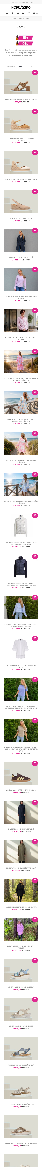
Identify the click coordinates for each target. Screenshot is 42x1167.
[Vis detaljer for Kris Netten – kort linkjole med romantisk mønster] (21, 403)
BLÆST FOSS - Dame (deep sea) (21, 829)
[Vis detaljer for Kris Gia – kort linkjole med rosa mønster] (21, 443)
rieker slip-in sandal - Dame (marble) (21, 1143)
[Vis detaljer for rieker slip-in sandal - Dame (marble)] (21, 1126)
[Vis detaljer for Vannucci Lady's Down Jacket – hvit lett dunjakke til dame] (21, 525)
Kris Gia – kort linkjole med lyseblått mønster (21, 502)
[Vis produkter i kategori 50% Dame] (21, 37)
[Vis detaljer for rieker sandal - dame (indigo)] (21, 1048)
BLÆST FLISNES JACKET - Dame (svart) (21, 907)
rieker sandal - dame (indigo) (21, 1065)
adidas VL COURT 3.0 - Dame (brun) (21, 790)
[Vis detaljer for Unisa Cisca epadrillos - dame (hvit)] (21, 163)
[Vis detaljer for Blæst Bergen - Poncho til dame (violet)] (21, 929)
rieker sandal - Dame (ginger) (21, 1104)
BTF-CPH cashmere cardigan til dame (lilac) (21, 297)
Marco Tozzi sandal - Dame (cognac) (21, 99)
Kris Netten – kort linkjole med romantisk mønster (21, 420)
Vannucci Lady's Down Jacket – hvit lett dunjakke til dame (21, 543)
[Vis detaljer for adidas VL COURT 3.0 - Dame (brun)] (21, 773)
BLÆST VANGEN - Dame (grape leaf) (21, 868)
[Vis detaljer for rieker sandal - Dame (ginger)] (21, 1087)
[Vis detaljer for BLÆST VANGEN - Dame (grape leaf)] (21, 851)
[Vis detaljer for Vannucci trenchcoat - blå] (21, 241)
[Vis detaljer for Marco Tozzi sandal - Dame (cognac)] (21, 83)
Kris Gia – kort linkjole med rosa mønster (21, 461)
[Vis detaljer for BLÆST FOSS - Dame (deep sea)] (21, 812)
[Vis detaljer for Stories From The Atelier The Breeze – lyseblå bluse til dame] (21, 607)
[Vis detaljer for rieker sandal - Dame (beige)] (21, 1009)
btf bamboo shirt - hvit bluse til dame (21, 666)
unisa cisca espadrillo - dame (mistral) (21, 139)
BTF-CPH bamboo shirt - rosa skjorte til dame (21, 338)
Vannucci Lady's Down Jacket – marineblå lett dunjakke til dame (21, 584)
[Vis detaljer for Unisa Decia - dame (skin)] (21, 202)
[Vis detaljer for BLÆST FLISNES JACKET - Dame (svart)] (21, 890)
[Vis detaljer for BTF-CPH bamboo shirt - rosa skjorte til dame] (21, 321)
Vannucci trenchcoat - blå (21, 257)
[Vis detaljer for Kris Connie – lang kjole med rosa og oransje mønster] (21, 362)
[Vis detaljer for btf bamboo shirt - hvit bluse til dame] (21, 648)
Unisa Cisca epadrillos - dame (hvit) (21, 179)
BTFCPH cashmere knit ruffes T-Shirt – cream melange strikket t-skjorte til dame (21, 749)
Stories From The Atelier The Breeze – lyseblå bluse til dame (21, 625)
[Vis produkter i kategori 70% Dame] (21, 43)
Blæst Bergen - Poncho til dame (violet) (21, 947)
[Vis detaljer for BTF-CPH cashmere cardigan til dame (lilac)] (21, 280)
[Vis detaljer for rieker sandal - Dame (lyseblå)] (21, 970)
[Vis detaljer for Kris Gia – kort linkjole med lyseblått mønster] (21, 484)
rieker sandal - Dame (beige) (21, 1026)
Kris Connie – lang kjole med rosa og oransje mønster (21, 379)
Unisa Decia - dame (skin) (21, 218)
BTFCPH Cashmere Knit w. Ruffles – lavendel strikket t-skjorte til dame (21, 707)
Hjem (14, 18)
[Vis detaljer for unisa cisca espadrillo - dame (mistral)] (21, 122)
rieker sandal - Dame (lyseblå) (21, 987)
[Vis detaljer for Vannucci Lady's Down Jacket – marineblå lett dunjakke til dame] (21, 566)
